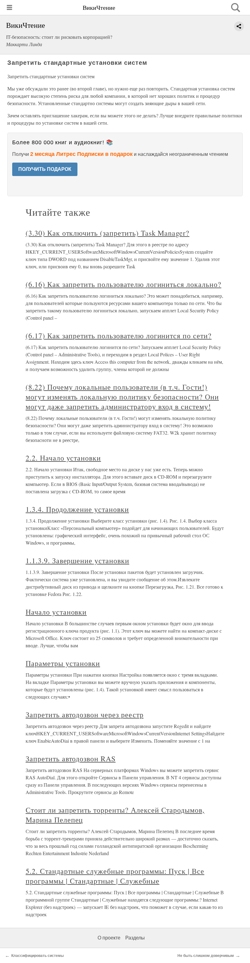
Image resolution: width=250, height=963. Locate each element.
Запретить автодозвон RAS (71, 758)
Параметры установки (63, 663)
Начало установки (56, 612)
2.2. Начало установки (63, 458)
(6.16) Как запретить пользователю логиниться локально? (123, 284)
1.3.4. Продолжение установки (77, 509)
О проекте (109, 937)
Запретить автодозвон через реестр (85, 714)
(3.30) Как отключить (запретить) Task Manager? (107, 233)
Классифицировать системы (37, 956)
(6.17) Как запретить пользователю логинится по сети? (119, 335)
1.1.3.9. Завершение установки (77, 560)
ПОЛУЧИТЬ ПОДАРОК (44, 169)
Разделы (135, 937)
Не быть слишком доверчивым (205, 956)
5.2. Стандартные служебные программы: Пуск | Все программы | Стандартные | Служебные (115, 876)
